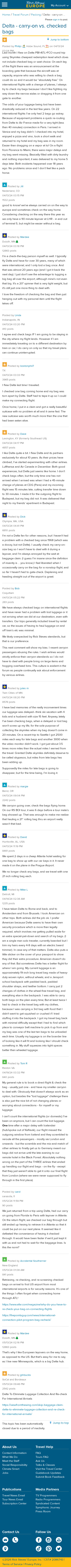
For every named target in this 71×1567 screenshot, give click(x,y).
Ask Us (40, 1461)
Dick (22, 516)
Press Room (43, 1511)
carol (17, 1192)
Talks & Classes (45, 1465)
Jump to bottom (59, 39)
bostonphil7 (27, 366)
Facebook (39, 1540)
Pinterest (49, 1549)
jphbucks (25, 1375)
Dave (23, 434)
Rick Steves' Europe (36, 4)
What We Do (10, 1457)
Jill (21, 186)
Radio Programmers (48, 1499)
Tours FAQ (42, 1457)
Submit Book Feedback (50, 1477)
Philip (18, 46)
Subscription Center (14, 1503)
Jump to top (61, 1423)
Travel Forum (20, 15)
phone (15, 1540)
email (5, 1540)
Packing (36, 15)
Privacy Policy (33, 1564)
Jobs (5, 1473)
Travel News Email (13, 1495)
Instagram (49, 1540)
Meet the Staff (10, 1461)
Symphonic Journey (48, 1507)
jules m (24, 688)
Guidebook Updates (48, 1473)
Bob (17, 588)
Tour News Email (12, 1499)
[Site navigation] (4, 4)
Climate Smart (10, 1469)
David (23, 837)
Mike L (24, 890)
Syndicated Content (48, 1503)
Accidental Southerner (33, 1261)
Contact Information (14, 1453)
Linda (18, 315)
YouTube (59, 1540)
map (5, 1549)
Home (6, 15)
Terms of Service (12, 1564)
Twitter (59, 1549)
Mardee (24, 237)
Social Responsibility (14, 1465)
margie (24, 786)
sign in (56, 19)
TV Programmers (46, 1495)
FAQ (38, 1453)
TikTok (39, 1549)
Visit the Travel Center (49, 1469)
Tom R (23, 1063)
